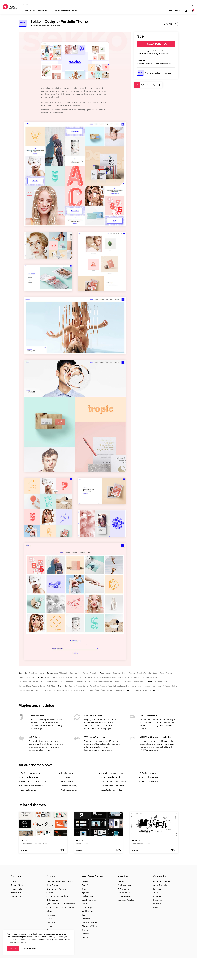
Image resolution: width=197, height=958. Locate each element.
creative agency (128, 673)
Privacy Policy (17, 889)
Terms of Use (17, 885)
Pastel (75, 677)
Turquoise (94, 673)
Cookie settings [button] (29, 948)
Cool (54, 677)
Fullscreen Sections (75, 682)
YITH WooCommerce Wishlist (30, 682)
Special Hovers (39, 686)
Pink (79, 673)
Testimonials (107, 690)
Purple (85, 673)
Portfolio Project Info (61, 690)
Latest (85, 881)
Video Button (119, 690)
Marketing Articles (126, 900)
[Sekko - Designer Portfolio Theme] (75, 60)
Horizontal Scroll (25, 686)
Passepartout (106, 682)
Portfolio (50, 25)
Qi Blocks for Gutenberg (57, 896)
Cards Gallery (82, 686)
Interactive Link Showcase (152, 686)
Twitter (156, 892)
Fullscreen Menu (59, 682)
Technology (87, 907)
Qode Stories (124, 892)
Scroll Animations (90, 922)
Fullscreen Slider (160, 682)
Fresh (68, 677)
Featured (122, 881)
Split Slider (51, 686)
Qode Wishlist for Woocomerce (60, 904)
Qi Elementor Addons (56, 889)
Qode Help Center (161, 881)
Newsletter (16, 892)
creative (116, 673)
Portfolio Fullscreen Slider (29, 690)
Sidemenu (127, 682)
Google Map (106, 686)
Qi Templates (52, 900)
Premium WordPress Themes (59, 881)
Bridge (49, 911)
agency (108, 673)
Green (55, 673)
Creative (41, 25)
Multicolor (64, 673)
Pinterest (117, 682)
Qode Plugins (52, 885)
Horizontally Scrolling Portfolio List (126, 686)
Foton (49, 918)
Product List (89, 690)
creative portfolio (144, 673)
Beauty (85, 915)
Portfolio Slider (77, 690)
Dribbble (157, 904)
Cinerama (50, 930)
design (155, 673)
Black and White (89, 926)
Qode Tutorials (160, 885)
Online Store (87, 896)
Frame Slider (95, 686)
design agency (166, 673)
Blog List (72, 686)
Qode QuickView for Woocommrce (62, 907)
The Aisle (50, 922)
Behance (157, 907)
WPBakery (135, 677)
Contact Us (16, 896)
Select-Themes (141, 690)
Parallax (97, 682)
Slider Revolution (108, 677)
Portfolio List (46, 690)
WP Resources (124, 896)
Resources (174, 11)
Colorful (47, 677)
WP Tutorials (123, 889)
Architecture (88, 911)
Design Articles (124, 885)
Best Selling (87, 885)
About (13, 881)
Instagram (157, 900)
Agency (85, 892)
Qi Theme (50, 892)
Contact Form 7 (93, 677)
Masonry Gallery (170, 686)
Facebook (157, 889)
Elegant (85, 933)
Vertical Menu (138, 682)
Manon (49, 926)
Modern (85, 937)
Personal (86, 918)
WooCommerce (123, 677)
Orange (73, 673)
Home (33, 25)
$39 (157, 690)
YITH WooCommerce (149, 677)
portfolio (31, 677)
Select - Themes (163, 73)
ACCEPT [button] (13, 948)
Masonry (88, 682)
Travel (84, 904)
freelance (23, 677)
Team (98, 690)
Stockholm (51, 915)
